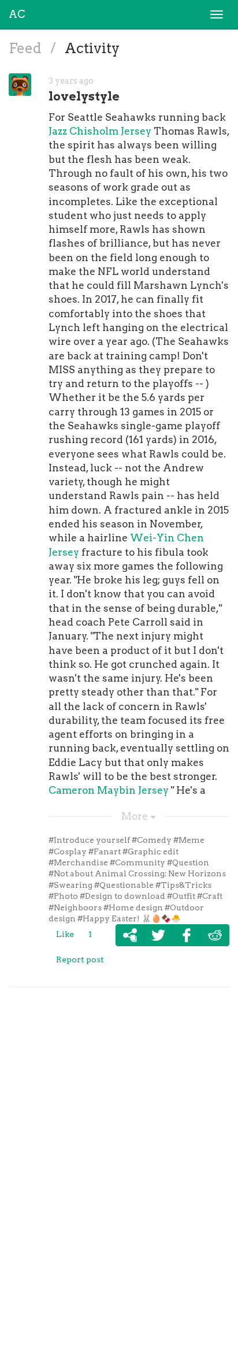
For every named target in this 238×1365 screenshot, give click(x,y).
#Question (188, 862)
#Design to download (122, 896)
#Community (137, 862)
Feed (26, 48)
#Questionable (124, 885)
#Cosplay (68, 851)
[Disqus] (119, 1173)
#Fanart (104, 851)
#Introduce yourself (89, 840)
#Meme (188, 840)
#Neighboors (75, 907)
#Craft (209, 896)
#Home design (133, 907)
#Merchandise (78, 862)
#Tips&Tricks (183, 885)
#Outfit (181, 896)
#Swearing (70, 885)
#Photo (63, 896)
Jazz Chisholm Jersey (100, 131)
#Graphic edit (150, 851)
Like (65, 934)
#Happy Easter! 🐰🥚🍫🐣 (129, 918)
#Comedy (152, 840)
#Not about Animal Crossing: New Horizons (137, 873)
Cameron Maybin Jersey (109, 790)
